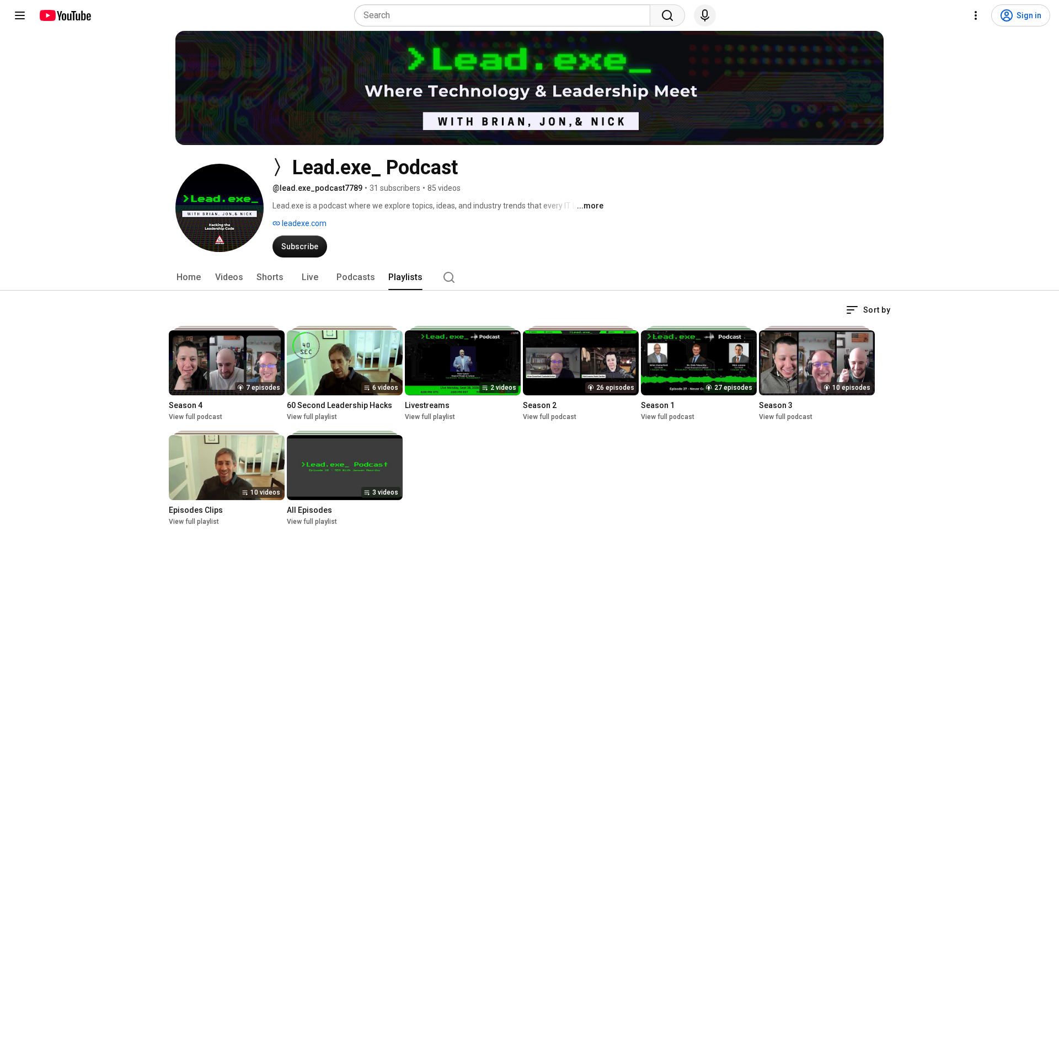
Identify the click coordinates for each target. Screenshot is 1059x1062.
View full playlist (312, 417)
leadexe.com (303, 223)
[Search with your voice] (705, 15)
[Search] (667, 15)
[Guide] (19, 15)
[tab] (188, 277)
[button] (868, 310)
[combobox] (505, 15)
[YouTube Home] (65, 15)
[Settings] (975, 15)
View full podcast (195, 417)
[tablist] (529, 277)
